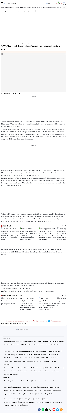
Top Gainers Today (20, 355)
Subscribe (13, 405)
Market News (26, 387)
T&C (21, 399)
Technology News (28, 391)
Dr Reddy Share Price (38, 345)
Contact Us (48, 402)
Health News (14, 394)
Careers (20, 405)
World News (38, 391)
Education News (57, 391)
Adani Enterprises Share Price (28, 341)
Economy (56, 7)
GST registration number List (27, 402)
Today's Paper (8, 399)
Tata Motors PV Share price (11, 345)
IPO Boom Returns (53, 355)
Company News (16, 387)
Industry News (47, 391)
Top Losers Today (9, 355)
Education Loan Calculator (52, 371)
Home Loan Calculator (37, 371)
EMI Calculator (48, 368)
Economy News (23, 394)
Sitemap (6, 405)
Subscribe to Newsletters (24, 381)
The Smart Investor (42, 7)
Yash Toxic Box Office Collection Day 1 (14, 361)
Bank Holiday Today (41, 351)
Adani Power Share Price (44, 341)
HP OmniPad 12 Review (52, 358)
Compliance (40, 402)
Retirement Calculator (10, 371)
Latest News (7, 387)
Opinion (34, 7)
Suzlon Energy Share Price (11, 341)
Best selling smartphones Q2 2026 (25, 351)
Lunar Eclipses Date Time (49, 361)
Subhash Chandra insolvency (44, 11)
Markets (22, 7)
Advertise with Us (57, 402)
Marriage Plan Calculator (11, 374)
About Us (16, 399)
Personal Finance (17, 391)
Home (2, 7)
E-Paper (17, 7)
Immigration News (54, 387)
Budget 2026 (48, 394)
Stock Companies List (10, 381)
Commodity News (43, 387)
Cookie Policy (38, 399)
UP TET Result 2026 (39, 358)
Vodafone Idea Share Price (53, 345)
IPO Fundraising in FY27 (11, 358)
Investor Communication (11, 402)
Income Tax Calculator (10, 368)
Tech (63, 7)
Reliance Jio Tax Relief (26, 358)
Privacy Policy (29, 399)
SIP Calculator (58, 368)
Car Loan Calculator (23, 371)
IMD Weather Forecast (40, 355)
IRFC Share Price (58, 341)
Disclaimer (46, 399)
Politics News (39, 394)
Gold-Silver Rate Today (54, 351)
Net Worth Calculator (37, 368)
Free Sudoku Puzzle (37, 381)
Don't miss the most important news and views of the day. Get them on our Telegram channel (33, 321)
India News (7, 43)
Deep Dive (29, 355)
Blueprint (28, 7)
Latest (12, 7)
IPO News (34, 387)
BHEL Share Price (26, 345)
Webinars (51, 7)
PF (61, 7)
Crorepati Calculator (23, 368)
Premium (7, 7)
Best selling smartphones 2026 (27, 11)
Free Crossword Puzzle (51, 381)
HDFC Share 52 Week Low (34, 361)
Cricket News (7, 391)
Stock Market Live (12, 11)
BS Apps (25, 405)
